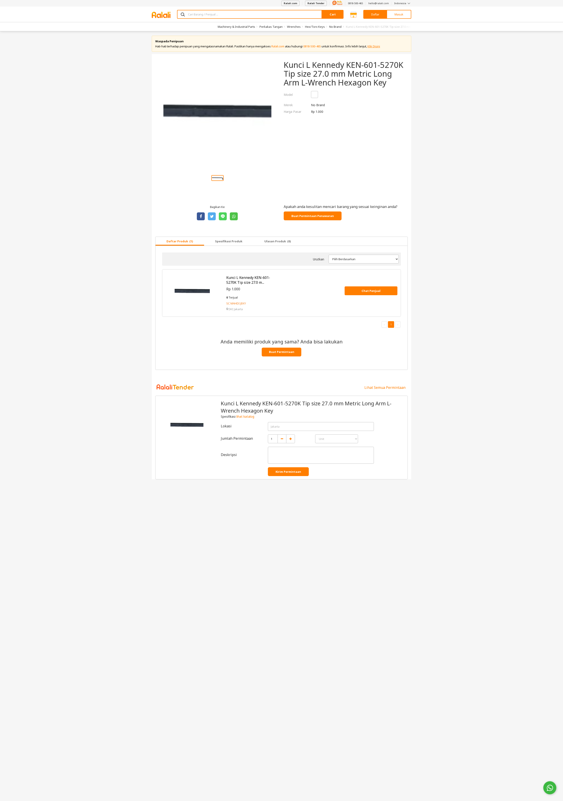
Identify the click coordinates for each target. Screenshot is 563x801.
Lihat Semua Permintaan (385, 387)
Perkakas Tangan (271, 27)
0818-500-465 (355, 3)
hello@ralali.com (378, 3)
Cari (333, 14)
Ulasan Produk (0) (277, 241)
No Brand (335, 27)
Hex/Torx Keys (315, 27)
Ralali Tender (315, 3)
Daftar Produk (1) (179, 241)
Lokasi (226, 426)
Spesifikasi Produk (228, 241)
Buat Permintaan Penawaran (312, 216)
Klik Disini (373, 46)
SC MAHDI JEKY (236, 303)
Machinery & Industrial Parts (236, 27)
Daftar (375, 14)
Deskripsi (229, 454)
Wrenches (294, 27)
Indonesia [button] (400, 3)
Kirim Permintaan (288, 472)
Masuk (399, 14)
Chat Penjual (371, 291)
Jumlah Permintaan (237, 438)
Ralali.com (290, 3)
